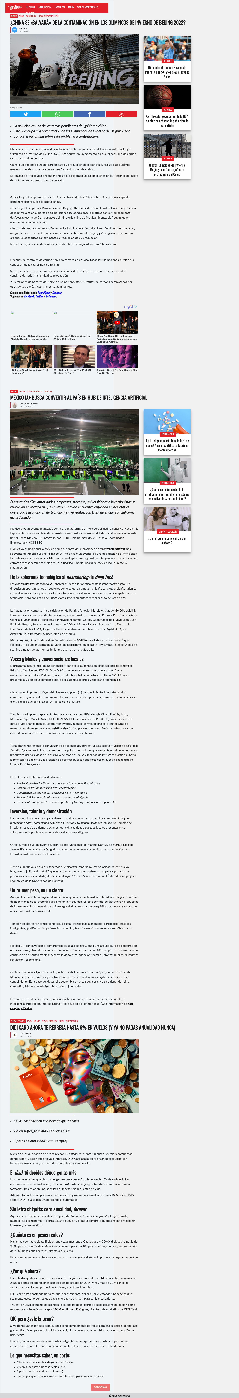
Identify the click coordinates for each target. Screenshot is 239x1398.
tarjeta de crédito (72, 1021)
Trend (71, 7)
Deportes (60, 7)
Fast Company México (87, 7)
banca (29, 1021)
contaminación (31, 16)
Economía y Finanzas (18, 1021)
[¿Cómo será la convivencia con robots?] (167, 519)
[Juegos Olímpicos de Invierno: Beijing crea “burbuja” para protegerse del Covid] (167, 146)
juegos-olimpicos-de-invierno (49, 16)
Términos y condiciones (119, 1395)
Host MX (22, 391)
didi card (37, 1021)
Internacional (45, 7)
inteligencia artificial (35, 391)
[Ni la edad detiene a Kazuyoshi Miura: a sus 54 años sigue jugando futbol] (167, 48)
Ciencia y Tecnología (168, 531)
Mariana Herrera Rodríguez (71, 1309)
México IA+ (48, 391)
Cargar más (100, 1387)
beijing (21, 16)
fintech (61, 1021)
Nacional (30, 7)
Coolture (31, 13)
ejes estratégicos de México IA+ (34, 584)
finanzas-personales (49, 1021)
